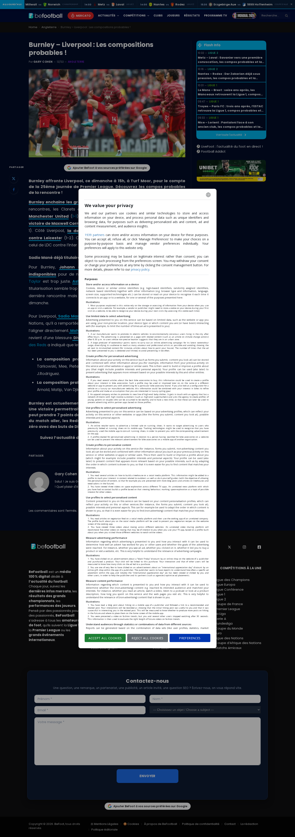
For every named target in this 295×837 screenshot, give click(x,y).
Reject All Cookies (147, 638)
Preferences (190, 638)
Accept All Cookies (105, 638)
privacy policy (140, 269)
